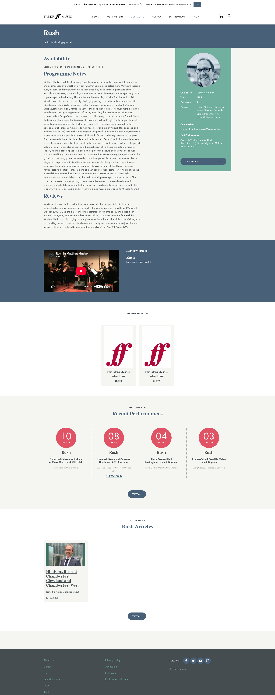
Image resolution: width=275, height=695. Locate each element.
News (95, 16)
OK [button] (197, 4)
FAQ (46, 686)
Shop (195, 16)
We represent (115, 16)
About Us (49, 660)
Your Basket (221, 16)
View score (191, 161)
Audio (47, 692)
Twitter (193, 660)
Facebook (186, 660)
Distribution (177, 16)
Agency (157, 16)
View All (136, 494)
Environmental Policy (116, 679)
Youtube (200, 660)
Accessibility (112, 666)
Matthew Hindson (205, 92)
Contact (48, 666)
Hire (46, 673)
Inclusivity (110, 673)
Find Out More (114, 476)
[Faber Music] (58, 16)
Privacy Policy (112, 660)
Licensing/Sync (52, 679)
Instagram (207, 660)
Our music (137, 16)
